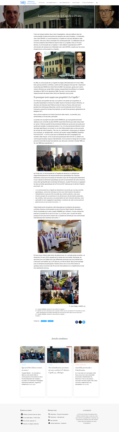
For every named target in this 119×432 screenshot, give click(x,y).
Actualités (42, 2)
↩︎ (65, 309)
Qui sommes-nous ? (52, 2)
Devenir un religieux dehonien (31, 423)
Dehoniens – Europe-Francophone (59, 414)
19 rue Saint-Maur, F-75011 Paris (31, 417)
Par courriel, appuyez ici (29, 420)
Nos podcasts (54, 420)
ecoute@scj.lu (87, 410)
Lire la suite (32, 384)
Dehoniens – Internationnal (57, 417)
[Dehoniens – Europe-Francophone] (28, 3)
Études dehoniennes (87, 2)
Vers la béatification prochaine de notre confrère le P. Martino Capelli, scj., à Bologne (58, 370)
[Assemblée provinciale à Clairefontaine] (86, 354)
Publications (76, 2)
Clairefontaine (83, 364)
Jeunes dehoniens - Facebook (58, 423)
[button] (57, 2)
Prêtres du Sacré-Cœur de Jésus (32, 414)
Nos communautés (65, 2)
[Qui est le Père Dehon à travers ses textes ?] (32, 354)
